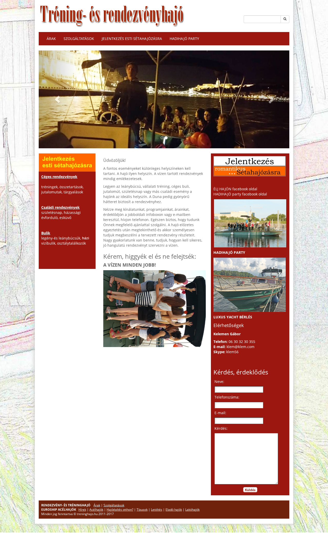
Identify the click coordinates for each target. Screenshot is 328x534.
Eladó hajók (174, 509)
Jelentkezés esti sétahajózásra (132, 38)
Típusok (142, 509)
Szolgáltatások (79, 38)
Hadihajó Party (184, 38)
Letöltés (156, 509)
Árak (51, 38)
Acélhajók (96, 509)
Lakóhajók (192, 509)
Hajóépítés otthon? (120, 509)
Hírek (82, 509)
